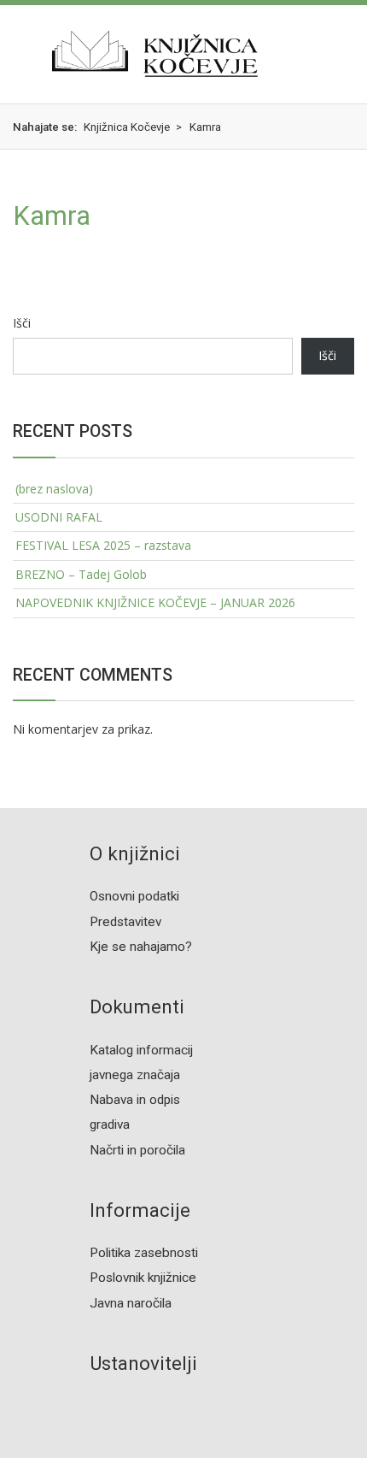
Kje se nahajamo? (141, 946)
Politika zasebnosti (144, 1252)
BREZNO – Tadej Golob (81, 574)
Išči (22, 323)
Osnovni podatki (134, 896)
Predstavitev (125, 922)
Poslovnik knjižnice (143, 1277)
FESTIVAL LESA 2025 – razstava (103, 545)
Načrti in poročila (137, 1150)
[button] (15, 54)
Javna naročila (131, 1303)
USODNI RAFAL (58, 517)
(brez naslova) (54, 489)
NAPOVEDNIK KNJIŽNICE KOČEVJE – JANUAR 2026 (155, 602)
